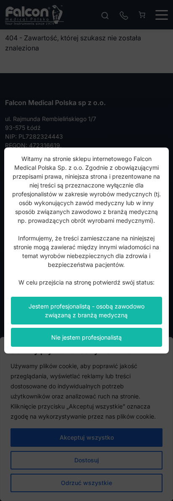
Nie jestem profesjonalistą (86, 337)
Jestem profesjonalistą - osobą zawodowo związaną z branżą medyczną (86, 311)
